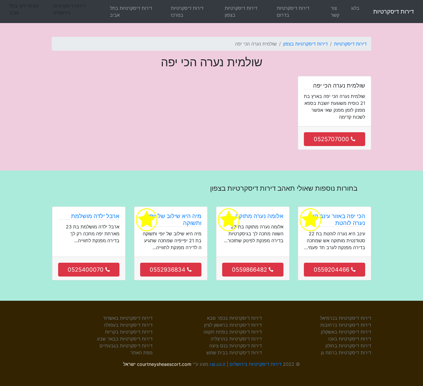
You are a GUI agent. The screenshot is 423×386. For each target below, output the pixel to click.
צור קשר (335, 11)
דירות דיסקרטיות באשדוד (128, 318)
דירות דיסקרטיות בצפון (241, 11)
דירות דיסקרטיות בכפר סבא (234, 318)
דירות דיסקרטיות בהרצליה (236, 339)
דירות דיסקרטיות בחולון (348, 346)
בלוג (355, 8)
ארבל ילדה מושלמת (95, 216)
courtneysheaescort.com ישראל (157, 364)
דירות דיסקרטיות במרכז (187, 11)
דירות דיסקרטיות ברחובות (345, 325)
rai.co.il (217, 364)
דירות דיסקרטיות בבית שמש (234, 352)
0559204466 (332, 269)
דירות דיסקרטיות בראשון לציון (233, 325)
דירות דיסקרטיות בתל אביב (131, 11)
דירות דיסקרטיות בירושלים (255, 364)
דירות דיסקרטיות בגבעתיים (126, 346)
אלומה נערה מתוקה (259, 216)
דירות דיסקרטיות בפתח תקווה (232, 332)
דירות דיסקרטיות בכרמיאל (345, 318)
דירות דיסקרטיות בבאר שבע (125, 339)
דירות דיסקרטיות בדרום (293, 11)
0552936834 (168, 269)
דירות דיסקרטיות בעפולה (128, 325)
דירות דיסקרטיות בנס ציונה (235, 346)
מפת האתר (141, 352)
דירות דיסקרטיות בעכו (349, 339)
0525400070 (86, 269)
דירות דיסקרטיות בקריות (129, 332)
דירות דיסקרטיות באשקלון (346, 332)
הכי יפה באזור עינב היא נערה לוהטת (337, 219)
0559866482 (250, 269)
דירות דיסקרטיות (393, 11)
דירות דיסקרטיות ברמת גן (346, 352)
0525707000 (332, 139)
